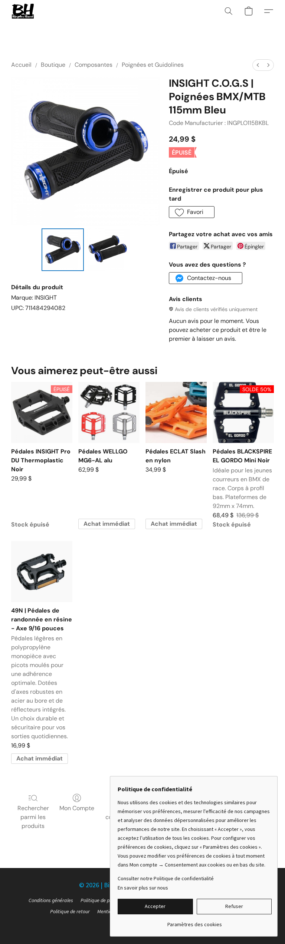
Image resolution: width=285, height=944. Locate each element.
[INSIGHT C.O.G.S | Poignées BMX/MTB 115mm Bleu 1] (108, 249)
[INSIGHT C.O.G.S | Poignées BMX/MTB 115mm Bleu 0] (63, 249)
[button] (23, 11)
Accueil (21, 65)
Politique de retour (70, 911)
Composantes (93, 65)
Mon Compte (76, 808)
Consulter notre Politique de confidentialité (166, 878)
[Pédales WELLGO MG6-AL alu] (109, 412)
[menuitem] (258, 65)
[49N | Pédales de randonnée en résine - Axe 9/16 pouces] (41, 571)
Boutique (53, 65)
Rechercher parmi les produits (33, 817)
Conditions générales (51, 900)
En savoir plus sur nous (143, 887)
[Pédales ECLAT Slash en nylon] (176, 412)
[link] (195, 921)
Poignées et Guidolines (153, 65)
